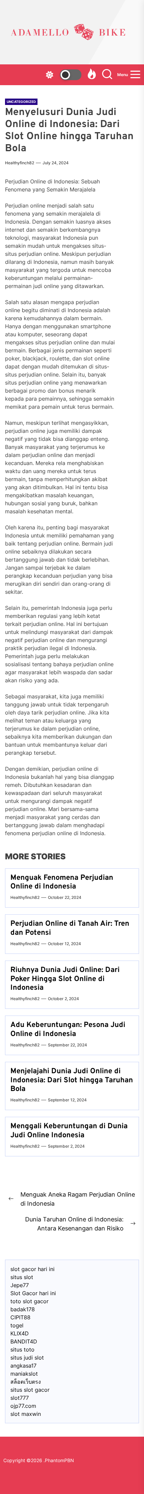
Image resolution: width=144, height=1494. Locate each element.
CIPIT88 (20, 1317)
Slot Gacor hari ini (33, 1293)
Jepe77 (19, 1285)
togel (16, 1325)
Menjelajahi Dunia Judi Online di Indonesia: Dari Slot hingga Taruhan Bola (71, 1080)
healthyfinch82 (19, 162)
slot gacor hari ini (32, 1269)
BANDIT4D (23, 1341)
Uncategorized (21, 102)
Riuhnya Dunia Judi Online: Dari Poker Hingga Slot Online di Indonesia (65, 979)
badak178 (22, 1309)
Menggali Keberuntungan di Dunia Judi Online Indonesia (69, 1131)
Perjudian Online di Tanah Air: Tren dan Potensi (69, 928)
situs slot (21, 1277)
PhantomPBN (59, 1460)
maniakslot (24, 1373)
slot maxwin (25, 1414)
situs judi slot (27, 1357)
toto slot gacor (29, 1301)
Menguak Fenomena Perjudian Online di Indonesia (61, 882)
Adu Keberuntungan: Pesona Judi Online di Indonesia (67, 1029)
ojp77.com (23, 1405)
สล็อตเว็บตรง (25, 1381)
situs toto (22, 1349)
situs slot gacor (30, 1389)
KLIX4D (19, 1333)
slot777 (19, 1397)
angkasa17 (23, 1365)
